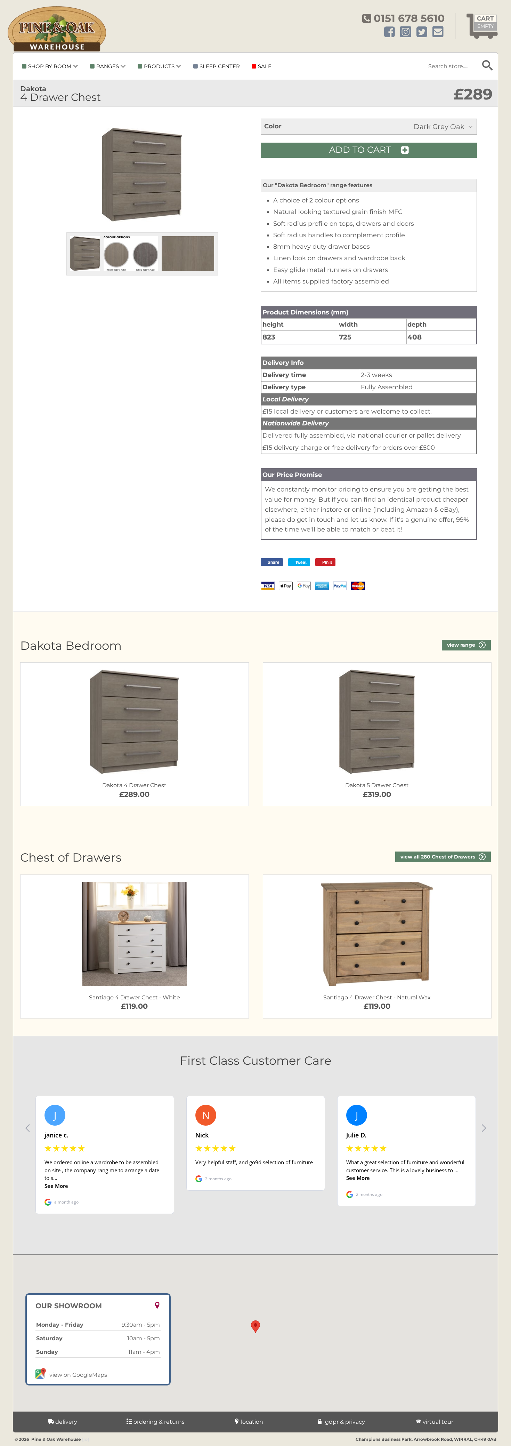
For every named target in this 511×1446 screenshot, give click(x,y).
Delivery (65, 1422)
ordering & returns (158, 1422)
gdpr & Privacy (344, 1422)
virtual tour (437, 1422)
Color (273, 126)
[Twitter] (421, 32)
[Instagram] (405, 32)
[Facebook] (389, 32)
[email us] (438, 32)
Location (251, 1422)
